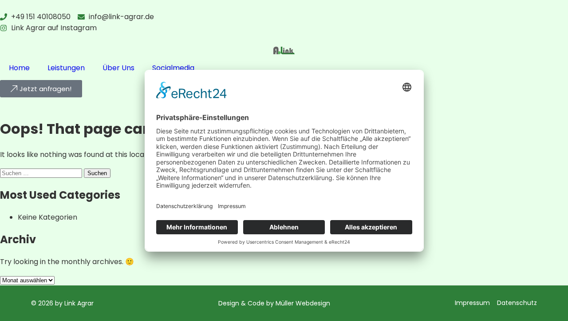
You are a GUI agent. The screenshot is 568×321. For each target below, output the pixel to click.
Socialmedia (173, 68)
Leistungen (66, 68)
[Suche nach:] (42, 173)
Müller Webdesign (303, 303)
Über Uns (118, 68)
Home (19, 68)
